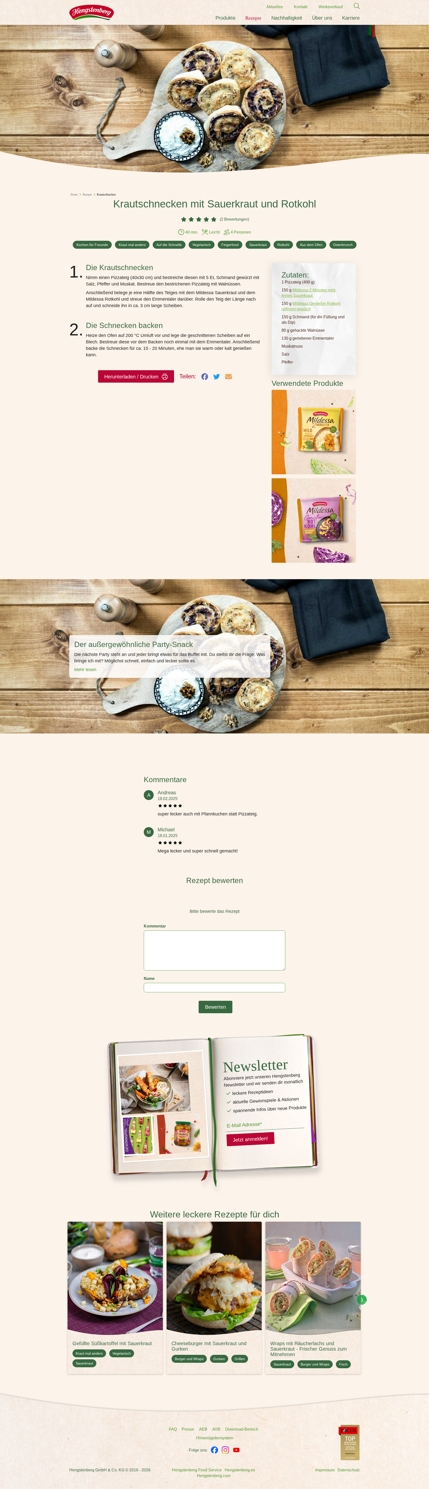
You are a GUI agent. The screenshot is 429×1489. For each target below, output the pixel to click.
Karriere (351, 18)
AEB (203, 1429)
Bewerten (215, 1007)
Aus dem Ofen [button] (311, 245)
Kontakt (300, 7)
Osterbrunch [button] (343, 245)
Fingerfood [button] (230, 245)
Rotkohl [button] (283, 245)
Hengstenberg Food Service (197, 1470)
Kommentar (155, 926)
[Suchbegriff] (354, 6)
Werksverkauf (331, 7)
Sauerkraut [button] (258, 245)
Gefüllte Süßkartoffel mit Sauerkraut (112, 1343)
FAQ (173, 1429)
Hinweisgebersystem (214, 1438)
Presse (188, 1429)
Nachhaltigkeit (286, 18)
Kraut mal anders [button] (132, 245)
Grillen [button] (240, 1359)
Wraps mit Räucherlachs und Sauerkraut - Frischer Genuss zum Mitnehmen (308, 1349)
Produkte (225, 18)
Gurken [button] (219, 1359)
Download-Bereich (241, 1429)
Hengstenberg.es (240, 1470)
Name (149, 978)
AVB (216, 1429)
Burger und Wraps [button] (189, 1359)
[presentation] (361, 1299)
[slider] (214, 900)
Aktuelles (274, 7)
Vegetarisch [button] (201, 245)
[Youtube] (236, 1450)
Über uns (322, 18)
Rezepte (253, 18)
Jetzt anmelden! (250, 1139)
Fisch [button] (343, 1364)
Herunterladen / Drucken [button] (132, 376)
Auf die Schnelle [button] (169, 245)
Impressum (325, 1470)
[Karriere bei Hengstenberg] (349, 1442)
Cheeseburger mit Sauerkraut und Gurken (209, 1346)
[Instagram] (225, 1450)
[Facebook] (214, 1450)
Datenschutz (349, 1470)
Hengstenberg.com (213, 1476)
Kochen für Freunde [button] (92, 245)
